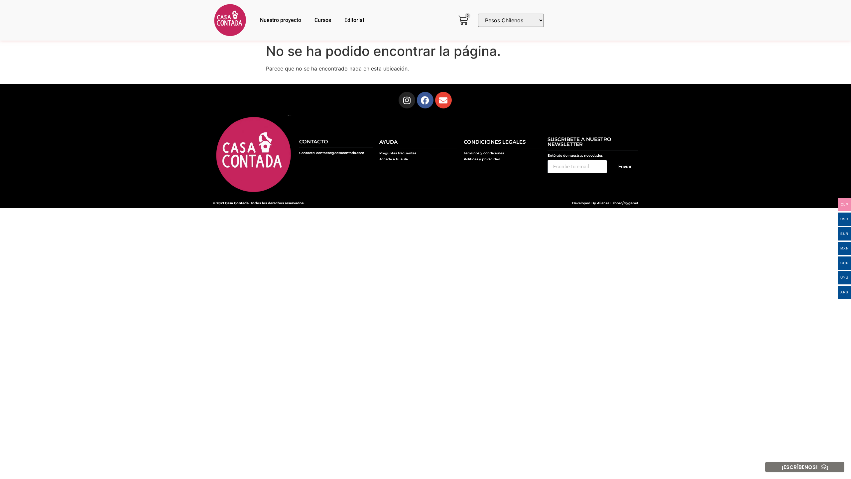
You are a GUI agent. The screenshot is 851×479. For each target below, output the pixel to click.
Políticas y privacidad (482, 159)
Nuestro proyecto (280, 20)
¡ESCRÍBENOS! (800, 467)
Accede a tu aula (393, 159)
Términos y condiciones (484, 153)
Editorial (354, 20)
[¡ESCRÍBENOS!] (825, 467)
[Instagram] (407, 100)
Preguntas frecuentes (397, 153)
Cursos (322, 20)
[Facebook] (425, 100)
